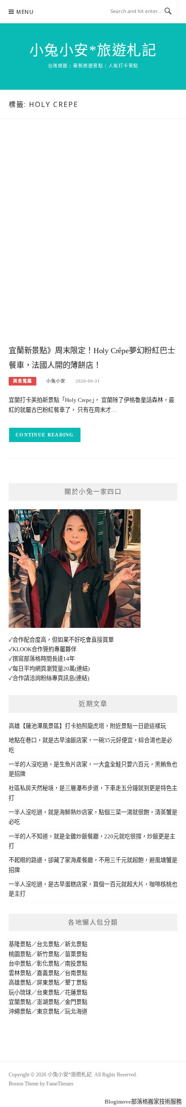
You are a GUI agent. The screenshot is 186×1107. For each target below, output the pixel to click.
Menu (25, 12)
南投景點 (76, 963)
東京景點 (48, 1011)
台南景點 (76, 973)
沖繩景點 (20, 1011)
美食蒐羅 (22, 381)
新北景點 (76, 944)
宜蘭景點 (20, 1002)
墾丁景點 (76, 982)
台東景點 (48, 992)
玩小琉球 (20, 992)
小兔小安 (55, 381)
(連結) (82, 668)
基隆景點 (20, 944)
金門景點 (76, 1002)
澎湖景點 (48, 1002)
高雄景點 (20, 982)
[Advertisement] (93, 240)
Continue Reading (45, 434)
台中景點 (20, 963)
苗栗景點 (76, 954)
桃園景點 (20, 954)
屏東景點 (48, 982)
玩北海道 (76, 1011)
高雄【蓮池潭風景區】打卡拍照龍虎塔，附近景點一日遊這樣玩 (87, 726)
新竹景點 (48, 954)
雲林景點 (20, 973)
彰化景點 (48, 963)
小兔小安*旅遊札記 (93, 50)
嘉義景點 (48, 973)
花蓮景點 (76, 992)
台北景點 (48, 944)
